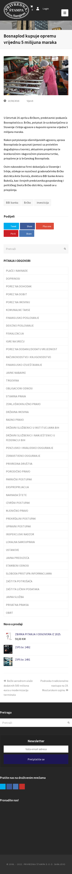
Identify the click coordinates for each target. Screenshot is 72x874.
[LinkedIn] (16, 786)
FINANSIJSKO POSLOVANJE (22, 318)
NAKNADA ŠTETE (16, 495)
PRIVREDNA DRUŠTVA (19, 463)
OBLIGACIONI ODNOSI (19, 388)
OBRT (9, 612)
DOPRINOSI (13, 278)
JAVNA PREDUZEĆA (17, 558)
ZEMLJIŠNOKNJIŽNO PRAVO (23, 404)
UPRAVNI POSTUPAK (18, 526)
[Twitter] (3, 786)
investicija (43, 202)
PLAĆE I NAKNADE (17, 270)
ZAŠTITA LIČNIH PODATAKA (22, 589)
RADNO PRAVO (15, 419)
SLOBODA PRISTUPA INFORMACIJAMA (29, 573)
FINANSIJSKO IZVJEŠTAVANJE (24, 365)
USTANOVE (12, 550)
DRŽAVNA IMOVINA (17, 412)
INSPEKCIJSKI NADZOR (20, 534)
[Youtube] (22, 786)
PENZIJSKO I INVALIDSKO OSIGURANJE (29, 448)
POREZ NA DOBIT (16, 294)
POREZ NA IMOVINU (18, 302)
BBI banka (12, 202)
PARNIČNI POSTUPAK (19, 479)
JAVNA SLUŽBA (15, 597)
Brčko (27, 202)
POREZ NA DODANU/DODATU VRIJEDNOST (31, 349)
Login (46, 8)
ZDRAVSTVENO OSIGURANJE (23, 455)
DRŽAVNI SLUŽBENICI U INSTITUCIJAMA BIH (32, 427)
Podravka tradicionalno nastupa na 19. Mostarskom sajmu (54, 685)
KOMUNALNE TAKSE (18, 310)
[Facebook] (9, 786)
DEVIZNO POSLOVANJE (20, 325)
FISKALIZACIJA (15, 333)
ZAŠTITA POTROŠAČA (19, 581)
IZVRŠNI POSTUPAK (18, 502)
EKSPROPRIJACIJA (17, 487)
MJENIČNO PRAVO (17, 510)
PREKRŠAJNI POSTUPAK (21, 518)
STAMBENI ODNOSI (17, 565)
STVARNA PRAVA (16, 396)
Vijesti (30, 100)
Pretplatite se (36, 759)
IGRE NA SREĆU (15, 341)
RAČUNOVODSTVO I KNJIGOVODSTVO (28, 357)
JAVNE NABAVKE (16, 372)
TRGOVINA (12, 380)
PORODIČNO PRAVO (18, 471)
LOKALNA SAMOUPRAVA (20, 542)
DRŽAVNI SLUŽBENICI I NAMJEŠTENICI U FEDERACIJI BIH (30, 438)
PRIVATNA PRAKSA (17, 605)
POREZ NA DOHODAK (19, 286)
